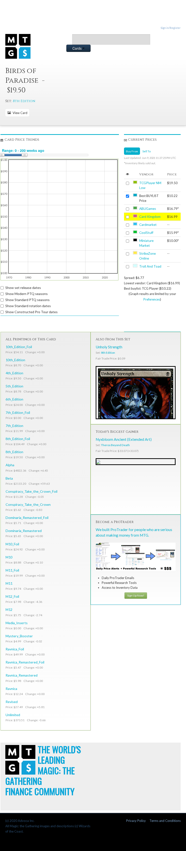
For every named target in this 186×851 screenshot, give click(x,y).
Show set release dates (23, 288)
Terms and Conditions (165, 821)
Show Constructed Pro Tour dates (31, 312)
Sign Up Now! (135, 595)
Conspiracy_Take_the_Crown (28, 504)
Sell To (146, 151)
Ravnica (11, 689)
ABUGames (147, 209)
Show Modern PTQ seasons (26, 294)
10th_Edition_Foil (19, 347)
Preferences (151, 299)
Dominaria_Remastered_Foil (27, 518)
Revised (12, 702)
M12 (9, 609)
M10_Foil (12, 544)
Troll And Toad (150, 266)
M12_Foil (12, 596)
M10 (9, 557)
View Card (19, 113)
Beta (9, 478)
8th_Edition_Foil (18, 439)
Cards (77, 48)
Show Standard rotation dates (28, 306)
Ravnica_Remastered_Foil (25, 662)
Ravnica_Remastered (22, 675)
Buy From (132, 151)
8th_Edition (14, 452)
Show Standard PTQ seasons (27, 300)
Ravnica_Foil (15, 649)
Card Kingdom (150, 217)
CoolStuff (146, 233)
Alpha (10, 465)
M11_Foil (12, 570)
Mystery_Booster (19, 636)
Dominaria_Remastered (24, 531)
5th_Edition (14, 386)
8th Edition (24, 101)
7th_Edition (14, 426)
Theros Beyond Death (115, 445)
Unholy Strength (109, 347)
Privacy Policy (136, 821)
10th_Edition (15, 360)
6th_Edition (14, 399)
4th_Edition (14, 373)
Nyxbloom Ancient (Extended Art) (124, 439)
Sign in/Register (171, 27)
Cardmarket (148, 225)
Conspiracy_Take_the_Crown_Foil (31, 491)
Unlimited (13, 715)
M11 (9, 583)
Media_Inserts (17, 623)
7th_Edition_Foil (18, 412)
